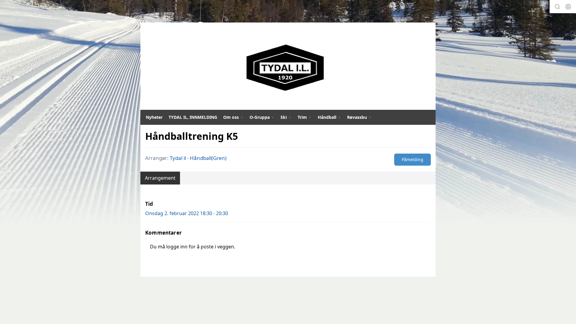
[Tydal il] (285, 68)
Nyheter (154, 117)
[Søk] (557, 6)
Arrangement (160, 178)
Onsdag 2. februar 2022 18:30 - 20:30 (186, 213)
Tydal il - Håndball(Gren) (198, 157)
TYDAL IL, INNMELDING (193, 117)
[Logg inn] (568, 6)
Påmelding (412, 159)
